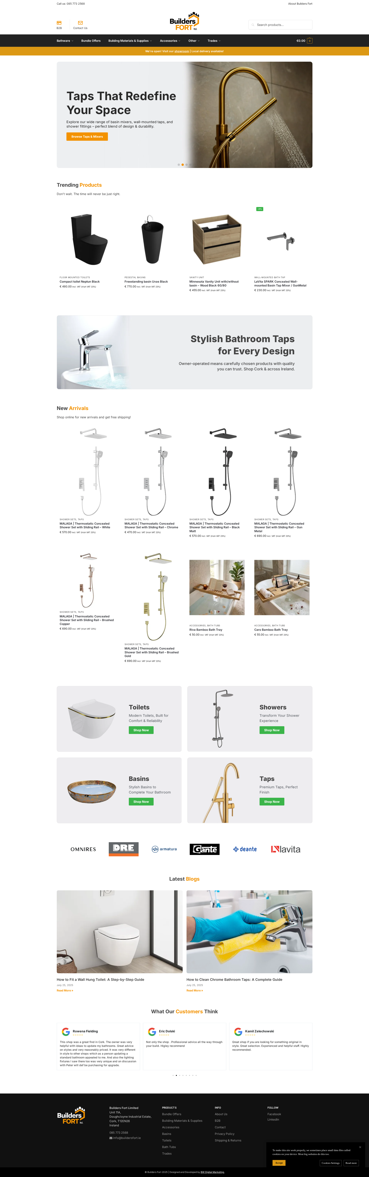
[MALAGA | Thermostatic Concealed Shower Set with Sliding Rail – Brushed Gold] (152, 596)
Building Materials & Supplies (182, 1120)
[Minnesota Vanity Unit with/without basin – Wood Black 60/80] (217, 239)
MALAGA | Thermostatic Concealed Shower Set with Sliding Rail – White (85, 525)
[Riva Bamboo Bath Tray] (217, 587)
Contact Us (80, 28)
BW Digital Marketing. (212, 1172)
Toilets (166, 1140)
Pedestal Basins (135, 277)
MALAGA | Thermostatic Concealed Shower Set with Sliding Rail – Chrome (151, 525)
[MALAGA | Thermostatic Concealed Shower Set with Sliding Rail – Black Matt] (217, 472)
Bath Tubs (213, 625)
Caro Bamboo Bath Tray (271, 630)
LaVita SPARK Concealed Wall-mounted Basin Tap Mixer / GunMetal (280, 283)
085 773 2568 (76, 3)
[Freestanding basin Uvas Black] (152, 239)
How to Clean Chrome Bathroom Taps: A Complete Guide (234, 980)
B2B (59, 28)
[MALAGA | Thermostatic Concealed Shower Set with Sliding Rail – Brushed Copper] (87, 580)
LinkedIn (273, 1119)
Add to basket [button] (87, 292)
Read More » (65, 990)
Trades (167, 1153)
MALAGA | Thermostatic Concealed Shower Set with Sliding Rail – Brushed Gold (152, 652)
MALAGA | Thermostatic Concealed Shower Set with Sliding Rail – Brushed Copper (87, 620)
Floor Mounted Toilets (75, 277)
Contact (220, 1127)
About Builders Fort (300, 3)
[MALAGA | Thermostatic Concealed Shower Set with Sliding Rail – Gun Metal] (282, 472)
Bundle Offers (171, 1114)
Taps (81, 519)
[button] (304, 41)
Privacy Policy (224, 1134)
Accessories (197, 625)
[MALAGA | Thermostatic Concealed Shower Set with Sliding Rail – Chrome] (152, 472)
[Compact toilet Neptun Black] (87, 239)
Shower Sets (68, 519)
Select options (217, 295)
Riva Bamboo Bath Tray (205, 630)
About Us (221, 1114)
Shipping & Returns (228, 1140)
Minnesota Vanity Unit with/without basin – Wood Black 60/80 (214, 283)
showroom (182, 51)
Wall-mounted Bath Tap (270, 277)
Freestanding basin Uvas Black (146, 281)
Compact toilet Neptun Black (80, 281)
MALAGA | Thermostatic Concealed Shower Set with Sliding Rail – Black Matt (214, 527)
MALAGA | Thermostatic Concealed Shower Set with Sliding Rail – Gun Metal (279, 527)
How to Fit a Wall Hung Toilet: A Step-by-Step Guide (100, 980)
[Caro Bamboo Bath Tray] (282, 587)
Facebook (274, 1114)
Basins (166, 1134)
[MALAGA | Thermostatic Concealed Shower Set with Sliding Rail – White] (87, 472)
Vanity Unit (196, 277)
